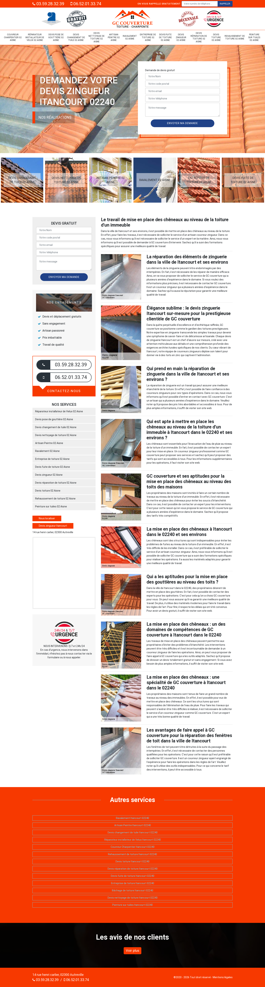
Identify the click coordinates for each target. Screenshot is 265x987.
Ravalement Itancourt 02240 (132, 818)
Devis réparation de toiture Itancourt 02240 (133, 868)
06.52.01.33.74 (86, 3)
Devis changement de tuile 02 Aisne (76, 37)
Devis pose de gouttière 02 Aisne (56, 37)
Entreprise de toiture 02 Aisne (148, 37)
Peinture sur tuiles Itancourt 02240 (132, 904)
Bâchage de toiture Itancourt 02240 (132, 890)
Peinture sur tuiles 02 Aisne (254, 37)
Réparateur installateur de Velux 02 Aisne (34, 37)
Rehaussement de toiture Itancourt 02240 (132, 854)
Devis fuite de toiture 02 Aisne (165, 37)
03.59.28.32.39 (49, 3)
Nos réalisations (54, 117)
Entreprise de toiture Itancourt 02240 (132, 883)
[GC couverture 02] (132, 18)
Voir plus (132, 950)
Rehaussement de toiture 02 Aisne (235, 37)
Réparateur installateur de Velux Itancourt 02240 (132, 839)
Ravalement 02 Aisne (130, 37)
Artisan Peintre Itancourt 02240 (132, 825)
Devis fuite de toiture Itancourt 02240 (132, 875)
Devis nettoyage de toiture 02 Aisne (97, 37)
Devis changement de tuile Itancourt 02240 (133, 832)
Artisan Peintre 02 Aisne (114, 37)
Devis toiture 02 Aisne (216, 37)
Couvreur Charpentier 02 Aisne (13, 37)
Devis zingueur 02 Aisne (181, 37)
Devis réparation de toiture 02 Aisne (199, 37)
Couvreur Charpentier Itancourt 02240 (132, 846)
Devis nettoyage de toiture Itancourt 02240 (133, 897)
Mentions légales (223, 977)
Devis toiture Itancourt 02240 (132, 861)
